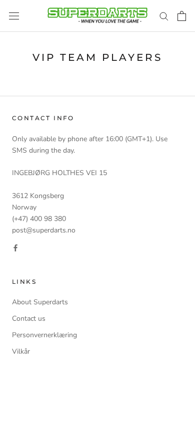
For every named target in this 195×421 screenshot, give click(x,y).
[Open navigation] (14, 16)
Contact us (29, 318)
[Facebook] (15, 247)
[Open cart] (182, 16)
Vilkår (21, 351)
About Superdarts (40, 302)
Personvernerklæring (44, 335)
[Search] (164, 15)
